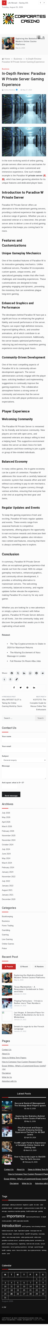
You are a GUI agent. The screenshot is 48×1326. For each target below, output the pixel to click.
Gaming (5, 935)
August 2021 (7, 890)
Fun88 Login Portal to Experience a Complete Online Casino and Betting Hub (30, 1145)
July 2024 (6, 849)
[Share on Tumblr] (4, 679)
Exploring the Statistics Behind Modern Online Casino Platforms (29, 976)
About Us (6, 1054)
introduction (11, 1225)
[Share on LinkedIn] (24, 673)
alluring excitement (16, 1205)
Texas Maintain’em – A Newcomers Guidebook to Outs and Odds (28, 989)
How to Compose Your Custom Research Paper (22, 1062)
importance (16, 1216)
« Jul (4, 1307)
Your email (6, 746)
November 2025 (8, 835)
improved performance (33, 1217)
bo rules (36, 1205)
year (8, 1253)
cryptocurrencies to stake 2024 (33, 1208)
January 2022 (7, 886)
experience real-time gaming (16, 1211)
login (15, 1230)
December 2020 (8, 899)
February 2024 (8, 867)
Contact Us (6, 1050)
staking (8, 1250)
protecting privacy (12, 1244)
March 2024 (7, 863)
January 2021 (7, 895)
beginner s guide (28, 1205)
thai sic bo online (22, 1250)
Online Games (8, 944)
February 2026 (8, 831)
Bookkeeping (7, 916)
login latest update (23, 1230)
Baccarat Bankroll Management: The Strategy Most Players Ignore (30, 1104)
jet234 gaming (26, 1226)
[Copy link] (16, 679)
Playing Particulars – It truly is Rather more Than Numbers (28, 1002)
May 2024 (6, 858)
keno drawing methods (39, 1226)
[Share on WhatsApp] (30, 673)
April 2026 (6, 822)
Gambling (6, 930)
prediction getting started (26, 1240)
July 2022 (6, 881)
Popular (10, 967)
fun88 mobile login (31, 1211)
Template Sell (39, 1320)
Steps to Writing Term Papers (14, 1058)
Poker (4, 948)
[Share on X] (17, 673)
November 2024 (8, 840)
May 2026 (6, 817)
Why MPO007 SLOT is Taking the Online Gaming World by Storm (12, 703)
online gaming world (27, 1237)
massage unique (7, 1234)
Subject (5, 756)
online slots (37, 1237)
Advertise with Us (9, 1081)
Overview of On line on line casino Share (24, 3)
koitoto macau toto (7, 1230)
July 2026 (6, 813)
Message (6, 766)
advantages (5, 1205)
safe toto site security (33, 1244)
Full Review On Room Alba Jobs (25, 661)
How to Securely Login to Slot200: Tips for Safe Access (30, 1158)
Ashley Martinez (9, 90)
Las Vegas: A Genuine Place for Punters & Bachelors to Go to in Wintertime (29, 1014)
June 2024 (6, 854)
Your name (6, 736)
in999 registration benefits (21, 1221)
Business (5, 69)
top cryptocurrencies (34, 1250)
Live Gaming (7, 939)
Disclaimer (6, 1073)
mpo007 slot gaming (31, 1234)
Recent (25, 967)
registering (22, 1244)
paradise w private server (10, 1240)
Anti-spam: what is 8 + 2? (13, 783)
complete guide (18, 1208)
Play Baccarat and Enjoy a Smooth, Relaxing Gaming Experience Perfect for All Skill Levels (30, 1131)
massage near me (36, 1230)
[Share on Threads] (10, 679)
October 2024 (7, 845)
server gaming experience (19, 1247)
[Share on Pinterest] (36, 673)
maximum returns (18, 1234)
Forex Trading (7, 925)
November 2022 (8, 876)
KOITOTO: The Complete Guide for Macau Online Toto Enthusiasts (38, 705)
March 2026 (7, 826)
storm (13, 1250)
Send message (11, 796)
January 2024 (7, 872)
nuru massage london (13, 1237)
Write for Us (7, 1077)
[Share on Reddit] (42, 673)
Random (40, 967)
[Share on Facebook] (11, 673)
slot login (30, 1247)
